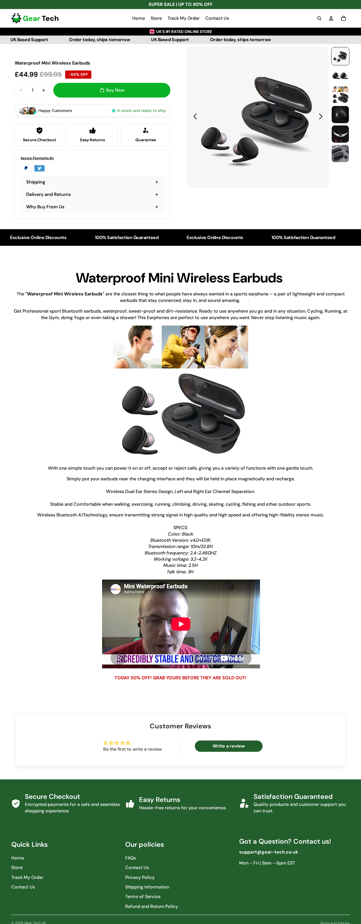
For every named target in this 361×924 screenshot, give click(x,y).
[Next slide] (322, 117)
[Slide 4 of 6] (340, 114)
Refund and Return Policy (151, 906)
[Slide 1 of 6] (340, 56)
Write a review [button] (229, 746)
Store (17, 867)
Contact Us (23, 887)
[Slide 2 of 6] (340, 75)
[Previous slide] (193, 117)
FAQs (130, 858)
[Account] (331, 18)
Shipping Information (147, 887)
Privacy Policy (140, 877)
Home (17, 858)
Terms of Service (142, 896)
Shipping (35, 182)
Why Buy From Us (45, 207)
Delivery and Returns (48, 194)
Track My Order (27, 877)
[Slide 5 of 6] (340, 134)
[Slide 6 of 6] (340, 153)
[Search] (319, 18)
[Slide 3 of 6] (340, 95)
